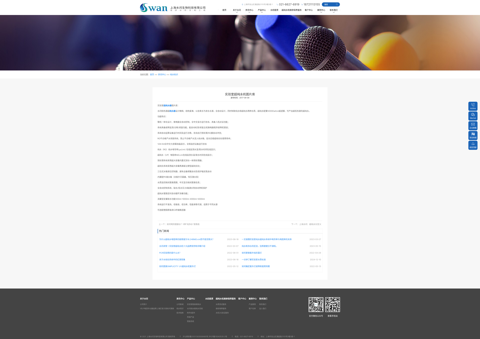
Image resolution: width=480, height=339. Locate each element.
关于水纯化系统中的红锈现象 (172, 259)
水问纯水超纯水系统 (195, 308)
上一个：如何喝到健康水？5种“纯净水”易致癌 (179, 224)
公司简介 (143, 304)
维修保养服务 (221, 308)
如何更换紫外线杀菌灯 (252, 253)
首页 (224, 10)
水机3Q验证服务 (222, 313)
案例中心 (321, 10)
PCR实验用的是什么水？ (170, 253)
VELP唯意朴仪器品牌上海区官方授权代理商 (157, 308)
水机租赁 (274, 10)
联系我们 (334, 10)
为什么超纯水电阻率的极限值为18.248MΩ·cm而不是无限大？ (186, 239)
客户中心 (309, 10)
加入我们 (262, 308)
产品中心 (262, 10)
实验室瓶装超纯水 (194, 304)
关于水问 (237, 10)
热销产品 (190, 317)
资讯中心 (249, 10)
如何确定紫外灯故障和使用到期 (256, 266)
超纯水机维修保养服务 (292, 10)
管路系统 (190, 321)
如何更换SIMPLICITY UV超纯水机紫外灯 (177, 266)
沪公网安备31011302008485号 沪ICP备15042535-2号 (205, 336)
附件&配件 (191, 313)
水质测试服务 (221, 304)
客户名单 (252, 308)
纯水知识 (174, 74)
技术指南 (180, 313)
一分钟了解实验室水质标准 (254, 259)
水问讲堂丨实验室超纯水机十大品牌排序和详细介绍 (182, 246)
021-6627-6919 (246, 336)
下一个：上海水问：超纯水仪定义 (306, 224)
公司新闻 (180, 304)
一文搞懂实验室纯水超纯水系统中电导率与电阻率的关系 (267, 239)
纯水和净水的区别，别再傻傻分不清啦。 (260, 246)
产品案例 (252, 304)
